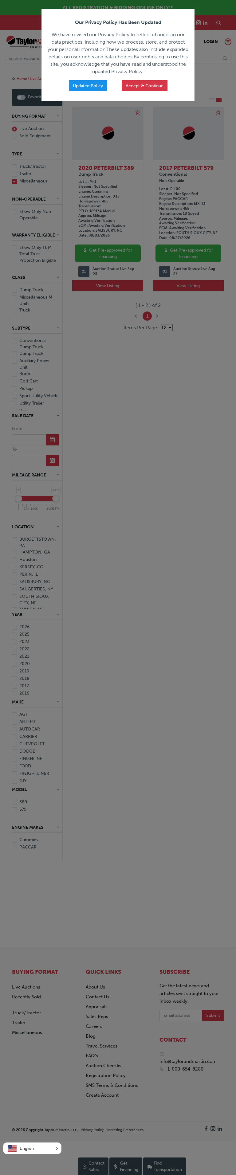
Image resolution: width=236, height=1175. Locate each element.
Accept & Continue (144, 85)
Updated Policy (88, 85)
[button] (32, 1148)
